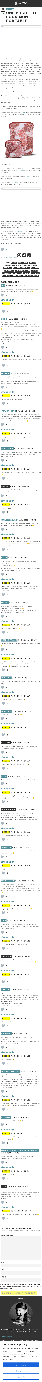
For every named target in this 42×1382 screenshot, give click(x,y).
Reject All (21, 1377)
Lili (3, 286)
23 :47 (28, 1211)
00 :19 (27, 866)
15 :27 (28, 1034)
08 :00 (23, 319)
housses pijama (22, 270)
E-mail (4, 1270)
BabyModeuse (8, 520)
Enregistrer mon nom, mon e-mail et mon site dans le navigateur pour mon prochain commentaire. (20, 1286)
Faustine (6, 678)
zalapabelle (8, 411)
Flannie (5, 373)
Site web (5, 1277)
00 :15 (27, 538)
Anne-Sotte (7, 881)
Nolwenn (6, 1034)
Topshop (29, 176)
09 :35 (30, 449)
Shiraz (5, 603)
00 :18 (27, 792)
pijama (27, 273)
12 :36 (32, 810)
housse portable (21, 268)
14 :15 (22, 921)
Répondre (6, 300)
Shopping (10, 9)
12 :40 (16, 1153)
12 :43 (28, 847)
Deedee (21, 3)
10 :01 (24, 558)
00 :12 (27, 304)
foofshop (22, 263)
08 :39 (32, 411)
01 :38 (27, 1133)
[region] (21, 1361)
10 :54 (28, 711)
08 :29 (27, 373)
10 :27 (34, 640)
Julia (4, 776)
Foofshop (14, 182)
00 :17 (27, 696)
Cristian (6, 1117)
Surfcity (6, 847)
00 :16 (27, 625)
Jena (3, 921)
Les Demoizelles (10, 1071)
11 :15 (26, 743)
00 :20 (27, 941)
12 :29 (23, 776)
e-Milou (5, 990)
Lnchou (10, 223)
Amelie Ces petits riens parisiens (20, 1150)
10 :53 (28, 678)
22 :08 (25, 1186)
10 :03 (25, 603)
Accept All (21, 1365)
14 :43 (28, 956)
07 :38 (22, 286)
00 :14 (27, 469)
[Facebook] (19, 255)
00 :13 (27, 356)
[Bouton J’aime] (2, 249)
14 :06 (31, 881)
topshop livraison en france (24, 276)
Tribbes (22, 170)
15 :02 (27, 990)
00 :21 (27, 1100)
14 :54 (26, 1171)
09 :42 (26, 486)
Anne (3, 319)
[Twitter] (24, 255)
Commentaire (7, 1235)
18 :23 (27, 1117)
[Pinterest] (29, 255)
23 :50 (36, 1071)
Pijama (19, 231)
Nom (3, 1262)
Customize (21, 1371)
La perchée (7, 449)
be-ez (22, 112)
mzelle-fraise (9, 640)
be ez (13, 263)
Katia (4, 558)
